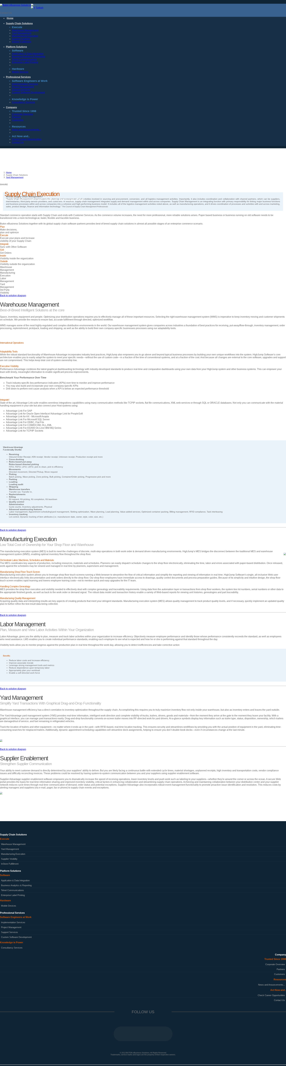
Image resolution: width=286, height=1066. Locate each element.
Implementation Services (25, 84)
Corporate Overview (22, 114)
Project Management (23, 87)
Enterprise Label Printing (25, 62)
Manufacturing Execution (25, 36)
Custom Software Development (28, 92)
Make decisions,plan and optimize (9, 230)
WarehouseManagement (7, 268)
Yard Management (21, 33)
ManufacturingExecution (7, 274)
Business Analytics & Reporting (28, 56)
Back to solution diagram (13, 295)
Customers (17, 120)
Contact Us (6, 13)
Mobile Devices (20, 72)
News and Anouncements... (26, 129)
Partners (16, 117)
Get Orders (5, 251)
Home (9, 172)
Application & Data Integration (27, 53)
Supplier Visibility (21, 39)
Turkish (39, 7)
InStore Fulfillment (21, 41)
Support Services (21, 89)
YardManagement (7, 285)
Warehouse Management (25, 30)
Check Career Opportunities (26, 139)
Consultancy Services (23, 102)
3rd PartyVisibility (5, 291)
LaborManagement (7, 279)
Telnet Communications (24, 59)
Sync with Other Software (13, 245)
